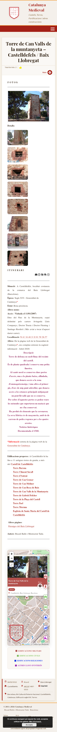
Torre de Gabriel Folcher (25, 495)
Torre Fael (18, 503)
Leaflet (27, 644)
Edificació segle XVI (23, 697)
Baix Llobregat (45, 682)
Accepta (29, 724)
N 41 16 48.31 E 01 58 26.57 (33, 337)
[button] (27, 597)
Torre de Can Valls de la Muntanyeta (30, 491)
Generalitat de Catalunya (18, 445)
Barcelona (11, 694)
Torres (34, 697)
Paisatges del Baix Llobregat (21, 526)
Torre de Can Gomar (23, 479)
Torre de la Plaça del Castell (26, 499)
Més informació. (35, 721)
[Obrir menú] (53, 29)
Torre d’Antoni (20, 475)
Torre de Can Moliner (23, 483)
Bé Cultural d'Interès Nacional (28, 694)
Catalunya (11, 697)
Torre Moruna (20, 507)
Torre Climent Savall (23, 471)
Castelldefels (12, 686)
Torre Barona (19, 468)
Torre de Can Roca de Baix (26, 487)
